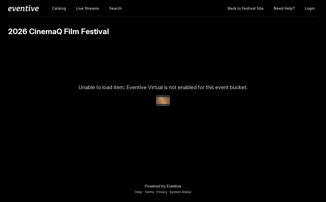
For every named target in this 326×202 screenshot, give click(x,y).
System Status (180, 192)
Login (310, 8)
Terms (149, 192)
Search (115, 8)
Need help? (284, 8)
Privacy (161, 192)
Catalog (59, 8)
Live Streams (87, 8)
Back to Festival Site (246, 8)
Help (138, 192)
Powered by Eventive (163, 186)
